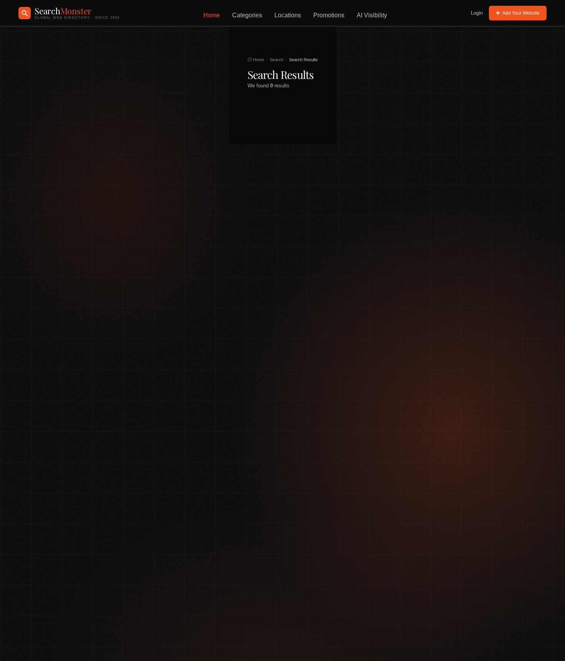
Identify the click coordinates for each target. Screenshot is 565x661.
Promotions (328, 15)
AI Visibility (372, 15)
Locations (287, 15)
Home (211, 15)
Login (477, 13)
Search (276, 59)
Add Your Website (521, 13)
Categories (247, 15)
